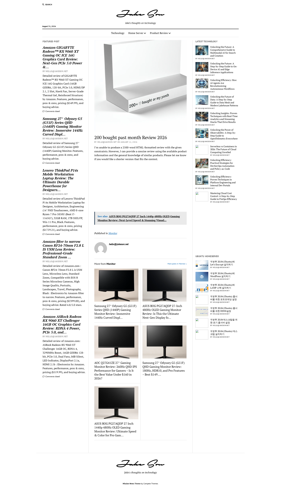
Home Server (135, 33)
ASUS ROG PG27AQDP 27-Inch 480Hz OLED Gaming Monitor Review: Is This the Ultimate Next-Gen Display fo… (162, 311)
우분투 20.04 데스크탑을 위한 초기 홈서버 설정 (223, 321)
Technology (117, 33)
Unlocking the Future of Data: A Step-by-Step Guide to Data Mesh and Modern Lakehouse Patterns (224, 101)
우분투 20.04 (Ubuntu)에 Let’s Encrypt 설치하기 (222, 263)
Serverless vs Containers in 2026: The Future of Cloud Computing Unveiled (223, 149)
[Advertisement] (63, 406)
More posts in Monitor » (177, 263)
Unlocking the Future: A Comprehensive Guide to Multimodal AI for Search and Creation (223, 51)
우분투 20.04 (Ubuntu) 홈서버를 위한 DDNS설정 (223, 309)
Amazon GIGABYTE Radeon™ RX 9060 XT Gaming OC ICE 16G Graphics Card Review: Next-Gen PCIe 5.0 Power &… (62, 57)
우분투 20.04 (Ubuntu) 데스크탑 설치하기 (223, 333)
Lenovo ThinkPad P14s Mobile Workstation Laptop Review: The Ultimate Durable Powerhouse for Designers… (60, 180)
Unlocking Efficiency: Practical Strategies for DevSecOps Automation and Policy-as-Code (222, 164)
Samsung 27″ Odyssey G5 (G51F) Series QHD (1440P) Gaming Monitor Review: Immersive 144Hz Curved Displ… (63, 126)
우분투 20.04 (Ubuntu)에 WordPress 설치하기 (222, 275)
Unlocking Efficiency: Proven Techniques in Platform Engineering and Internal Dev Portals (223, 181)
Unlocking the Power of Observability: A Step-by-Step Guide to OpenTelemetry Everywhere (224, 134)
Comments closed (52, 111)
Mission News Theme (131, 483)
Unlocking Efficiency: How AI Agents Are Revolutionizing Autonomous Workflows (223, 84)
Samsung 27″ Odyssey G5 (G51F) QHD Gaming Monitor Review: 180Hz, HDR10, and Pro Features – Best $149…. (163, 368)
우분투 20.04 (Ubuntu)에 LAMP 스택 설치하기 (222, 286)
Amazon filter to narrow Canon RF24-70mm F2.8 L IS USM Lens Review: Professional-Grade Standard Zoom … (63, 249)
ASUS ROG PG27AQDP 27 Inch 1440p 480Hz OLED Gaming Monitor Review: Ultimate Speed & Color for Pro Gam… (115, 429)
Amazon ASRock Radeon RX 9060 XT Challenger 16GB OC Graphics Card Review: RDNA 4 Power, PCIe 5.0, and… (62, 324)
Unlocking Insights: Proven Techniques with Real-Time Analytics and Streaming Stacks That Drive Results (224, 118)
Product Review (159, 33)
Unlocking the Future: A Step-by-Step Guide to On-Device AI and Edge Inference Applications (223, 68)
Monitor (112, 233)
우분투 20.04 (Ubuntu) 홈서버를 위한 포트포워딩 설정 (223, 298)
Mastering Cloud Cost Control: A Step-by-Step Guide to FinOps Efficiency (223, 196)
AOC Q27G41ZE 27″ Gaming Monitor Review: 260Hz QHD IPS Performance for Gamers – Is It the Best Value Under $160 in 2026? (115, 370)
